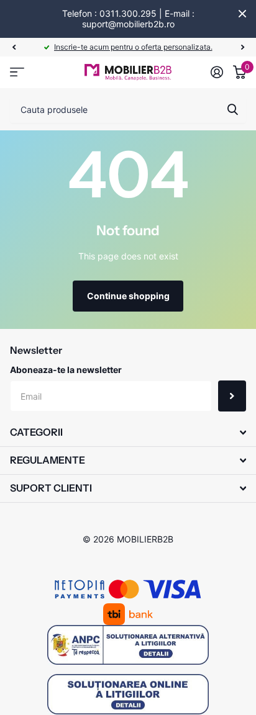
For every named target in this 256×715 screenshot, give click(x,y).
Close (242, 13)
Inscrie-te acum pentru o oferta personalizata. (133, 47)
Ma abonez (232, 395)
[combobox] (128, 109)
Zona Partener (17, 72)
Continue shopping (128, 295)
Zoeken (232, 109)
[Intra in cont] (217, 72)
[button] (13, 47)
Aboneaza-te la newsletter (66, 369)
